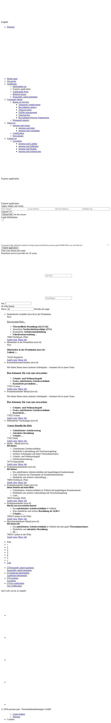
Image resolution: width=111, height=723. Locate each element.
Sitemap (16, 716)
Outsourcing (24, 115)
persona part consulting (29, 130)
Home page (12, 78)
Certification (18, 133)
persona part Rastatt (27, 149)
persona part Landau (27, 143)
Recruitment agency (27, 107)
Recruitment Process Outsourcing (33, 117)
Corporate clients (14, 99)
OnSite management (27, 112)
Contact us (12, 138)
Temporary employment (29, 104)
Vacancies (11, 81)
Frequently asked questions (25, 97)
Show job (22, 339)
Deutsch (10, 27)
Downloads (18, 136)
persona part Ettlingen (28, 146)
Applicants (12, 84)
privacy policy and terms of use (95, 245)
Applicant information (17, 575)
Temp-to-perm (25, 110)
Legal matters (19, 714)
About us (11, 123)
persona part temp (26, 128)
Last (9, 563)
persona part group (21, 125)
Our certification (14, 586)
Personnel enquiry (21, 120)
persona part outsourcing (29, 151)
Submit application (10, 248)
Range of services (21, 102)
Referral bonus (19, 94)
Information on (19, 86)
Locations (17, 141)
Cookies (10, 719)
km (3, 303)
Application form (20, 91)
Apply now (12, 339)
